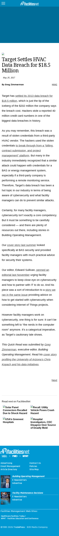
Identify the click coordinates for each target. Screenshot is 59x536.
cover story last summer (21, 245)
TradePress (19, 527)
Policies (33, 466)
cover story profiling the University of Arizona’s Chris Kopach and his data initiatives (29, 359)
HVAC (54, 84)
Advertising (6, 463)
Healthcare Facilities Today (13, 516)
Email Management (10, 466)
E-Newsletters (19, 480)
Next (54, 380)
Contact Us (35, 463)
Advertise (17, 483)
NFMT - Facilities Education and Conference (19, 518)
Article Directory (9, 469)
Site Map (34, 469)
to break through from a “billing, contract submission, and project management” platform (27, 150)
